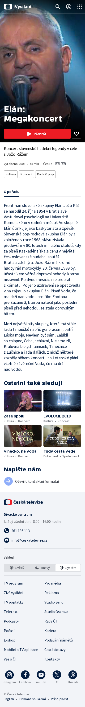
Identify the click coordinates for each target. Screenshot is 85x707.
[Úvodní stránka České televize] (23, 502)
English (9, 699)
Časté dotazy (54, 649)
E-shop (9, 640)
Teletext (11, 611)
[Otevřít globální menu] (79, 6)
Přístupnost (59, 699)
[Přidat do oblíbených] (76, 134)
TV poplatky (13, 602)
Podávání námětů (58, 640)
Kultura (11, 174)
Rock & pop (45, 174)
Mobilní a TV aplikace (21, 649)
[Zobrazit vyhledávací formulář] (57, 6)
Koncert (26, 174)
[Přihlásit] (68, 6)
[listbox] (42, 568)
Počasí (9, 630)
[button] (23, 401)
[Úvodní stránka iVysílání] (17, 6)
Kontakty (52, 659)
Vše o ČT (10, 659)
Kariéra (50, 630)
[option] (17, 567)
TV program (13, 583)
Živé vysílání (13, 592)
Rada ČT (51, 621)
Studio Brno (54, 602)
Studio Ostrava (56, 611)
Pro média (52, 583)
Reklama (51, 592)
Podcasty (11, 621)
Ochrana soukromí (32, 699)
